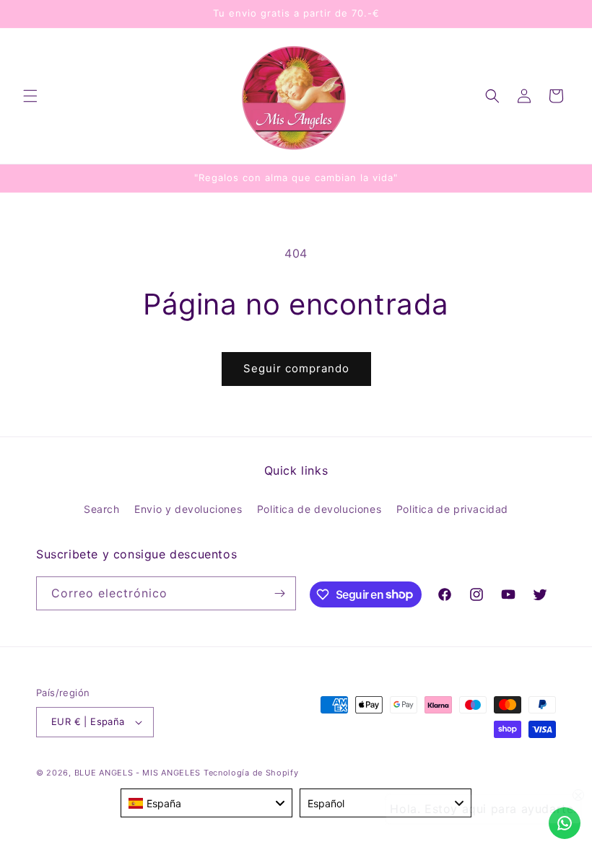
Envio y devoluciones (188, 509)
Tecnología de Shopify (251, 773)
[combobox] (206, 803)
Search (102, 509)
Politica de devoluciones (319, 509)
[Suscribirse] (279, 593)
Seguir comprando (296, 368)
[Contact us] (564, 823)
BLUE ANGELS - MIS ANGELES (137, 773)
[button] (30, 96)
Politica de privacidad (452, 509)
